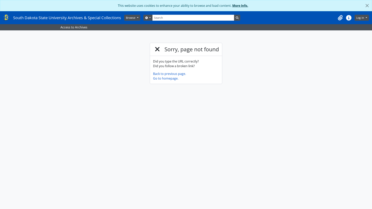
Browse (131, 18)
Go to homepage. (165, 78)
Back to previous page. (169, 74)
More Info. (240, 5)
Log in (360, 18)
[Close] (367, 5)
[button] (340, 18)
